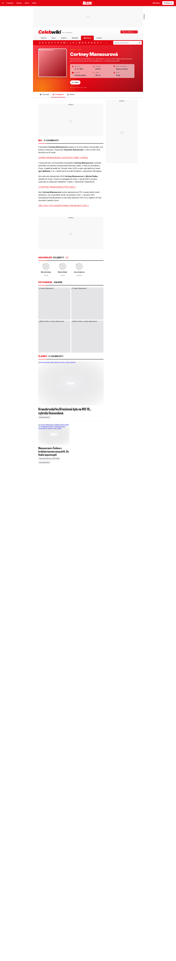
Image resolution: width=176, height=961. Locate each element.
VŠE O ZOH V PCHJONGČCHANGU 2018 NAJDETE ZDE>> (63, 206)
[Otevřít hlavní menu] (3, 3)
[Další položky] (106, 42)
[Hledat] (140, 43)
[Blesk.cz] (87, 3)
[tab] (43, 38)
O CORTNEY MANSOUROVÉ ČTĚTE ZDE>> (57, 187)
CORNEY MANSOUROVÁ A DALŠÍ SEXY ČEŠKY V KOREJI (63, 158)
